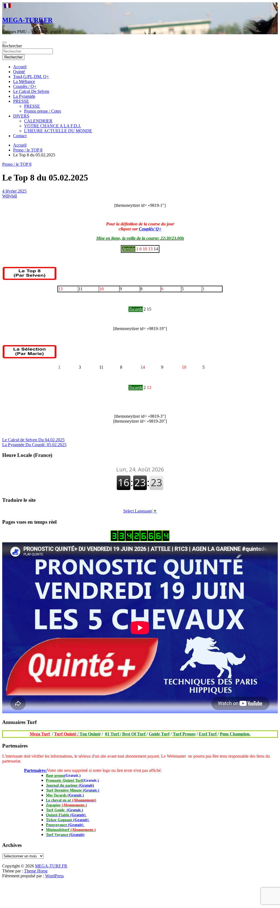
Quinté (19, 71)
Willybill (9, 196)
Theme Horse (36, 871)
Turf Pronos (184, 734)
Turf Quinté (67, 734)
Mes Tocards (65, 795)
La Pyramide (24, 96)
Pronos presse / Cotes (42, 111)
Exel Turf (208, 734)
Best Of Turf (134, 734)
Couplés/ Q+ (150, 229)
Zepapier (66, 805)
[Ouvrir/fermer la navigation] (4, 42)
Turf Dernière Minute (72, 790)
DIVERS (21, 116)
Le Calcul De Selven (31, 91)
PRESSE (21, 101)
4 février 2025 (14, 191)
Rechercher (12, 46)
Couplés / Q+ (24, 86)
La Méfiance (24, 81)
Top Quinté (90, 734)
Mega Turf (40, 734)
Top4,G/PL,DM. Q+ (31, 76)
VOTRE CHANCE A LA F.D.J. (52, 126)
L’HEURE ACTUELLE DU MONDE (58, 130)
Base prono (55, 776)
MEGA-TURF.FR (27, 20)
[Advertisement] (2, 862)
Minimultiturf (71, 830)
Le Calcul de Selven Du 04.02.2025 (33, 439)
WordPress (54, 875)
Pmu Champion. (235, 734)
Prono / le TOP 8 (16, 164)
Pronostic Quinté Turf (64, 780)
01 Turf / (113, 734)
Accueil (20, 66)
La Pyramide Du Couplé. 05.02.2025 (34, 444)
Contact (20, 135)
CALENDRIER (38, 121)
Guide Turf (159, 734)
